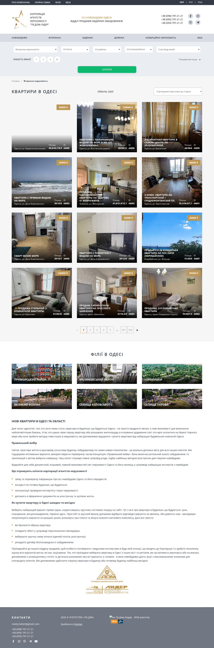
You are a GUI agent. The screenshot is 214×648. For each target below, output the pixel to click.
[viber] (190, 22)
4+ (57, 59)
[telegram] (197, 22)
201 (124, 329)
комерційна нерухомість (161, 37)
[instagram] (197, 16)
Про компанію (21, 2)
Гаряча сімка (42, 2)
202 (130, 329)
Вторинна (55, 37)
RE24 (68, 2)
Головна (16, 81)
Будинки (87, 37)
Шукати (107, 69)
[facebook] (190, 16)
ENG (200, 2)
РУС (191, 2)
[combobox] (75, 49)
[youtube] (36, 641)
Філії (58, 2)
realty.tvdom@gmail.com (25, 624)
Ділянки (119, 37)
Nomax (78, 624)
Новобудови (19, 37)
